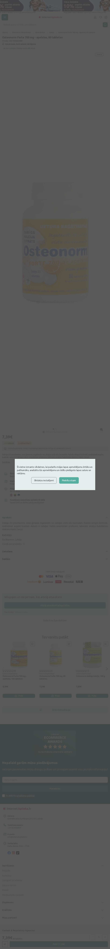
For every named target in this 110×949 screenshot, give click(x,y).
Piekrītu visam (69, 480)
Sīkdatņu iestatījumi (44, 480)
